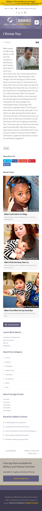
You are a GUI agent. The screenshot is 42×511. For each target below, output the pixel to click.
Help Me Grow (7, 346)
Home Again (8, 366)
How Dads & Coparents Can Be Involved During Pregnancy (21, 431)
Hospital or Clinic (10, 370)
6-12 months (6, 402)
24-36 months (7, 410)
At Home (7, 358)
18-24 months (7, 407)
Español (35, 503)
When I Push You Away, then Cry (16, 262)
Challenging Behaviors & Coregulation (15, 422)
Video (6, 387)
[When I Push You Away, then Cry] (21, 242)
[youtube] (19, 13)
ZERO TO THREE (9, 8)
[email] (25, 13)
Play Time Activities (8, 340)
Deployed (7, 42)
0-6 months (6, 399)
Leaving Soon (9, 374)
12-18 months (7, 405)
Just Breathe (10, 450)
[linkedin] (22, 13)
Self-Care (5, 343)
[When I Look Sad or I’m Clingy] (21, 194)
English (28, 503)
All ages (6, 148)
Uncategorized (9, 379)
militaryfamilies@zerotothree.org (27, 8)
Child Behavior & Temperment (11, 337)
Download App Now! (21, 478)
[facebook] (16, 13)
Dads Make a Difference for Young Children (17, 439)
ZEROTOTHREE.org (7, 3)
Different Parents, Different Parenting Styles (17, 435)
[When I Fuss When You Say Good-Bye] (21, 290)
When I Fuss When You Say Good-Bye (18, 310)
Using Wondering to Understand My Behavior (17, 427)
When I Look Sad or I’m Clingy (15, 214)
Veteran (7, 383)
